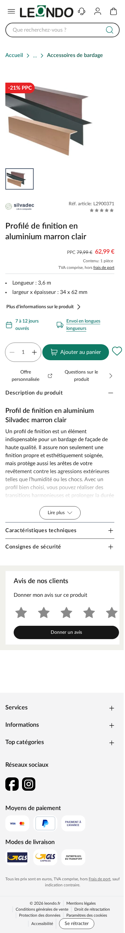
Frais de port (99, 879)
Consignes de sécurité (33, 546)
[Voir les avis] (101, 210)
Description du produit (34, 393)
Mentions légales (81, 903)
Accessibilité (42, 924)
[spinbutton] (23, 352)
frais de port (103, 268)
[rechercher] (109, 30)
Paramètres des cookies (86, 915)
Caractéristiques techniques (41, 530)
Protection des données (39, 915)
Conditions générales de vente (42, 909)
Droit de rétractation (92, 909)
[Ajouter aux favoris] (117, 351)
